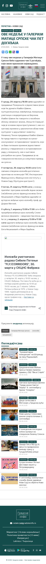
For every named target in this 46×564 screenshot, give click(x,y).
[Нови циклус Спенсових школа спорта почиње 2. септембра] (9, 415)
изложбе (35, 331)
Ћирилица (28, 541)
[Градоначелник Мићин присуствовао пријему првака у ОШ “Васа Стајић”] (9, 368)
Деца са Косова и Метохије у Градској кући (31, 401)
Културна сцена (7, 30)
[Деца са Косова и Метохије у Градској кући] (9, 401)
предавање (7, 335)
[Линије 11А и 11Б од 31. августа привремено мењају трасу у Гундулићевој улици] (9, 445)
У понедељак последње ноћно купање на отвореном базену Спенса (31, 431)
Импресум (22, 538)
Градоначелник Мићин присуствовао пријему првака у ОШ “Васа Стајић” (32, 369)
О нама (34, 535)
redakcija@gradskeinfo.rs (24, 523)
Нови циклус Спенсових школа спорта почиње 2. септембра (31, 416)
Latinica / (17, 541)
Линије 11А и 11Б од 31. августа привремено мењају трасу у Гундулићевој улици (29, 448)
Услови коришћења (28, 532)
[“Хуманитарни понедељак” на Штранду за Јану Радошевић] (9, 353)
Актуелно (23, 349)
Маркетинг (12, 532)
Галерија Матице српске (20, 331)
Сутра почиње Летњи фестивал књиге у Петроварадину (29, 464)
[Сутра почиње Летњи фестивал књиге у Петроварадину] (9, 463)
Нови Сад (29, 14)
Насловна (6, 14)
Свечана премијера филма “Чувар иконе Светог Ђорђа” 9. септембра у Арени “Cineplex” (32, 386)
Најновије (18, 14)
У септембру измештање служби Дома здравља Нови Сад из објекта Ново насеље (31, 481)
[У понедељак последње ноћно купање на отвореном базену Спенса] (9, 430)
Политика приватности (18, 535)
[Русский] (36, 5)
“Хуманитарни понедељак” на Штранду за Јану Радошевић (31, 354)
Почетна (6, 26)
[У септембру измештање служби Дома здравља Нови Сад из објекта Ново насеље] (9, 478)
